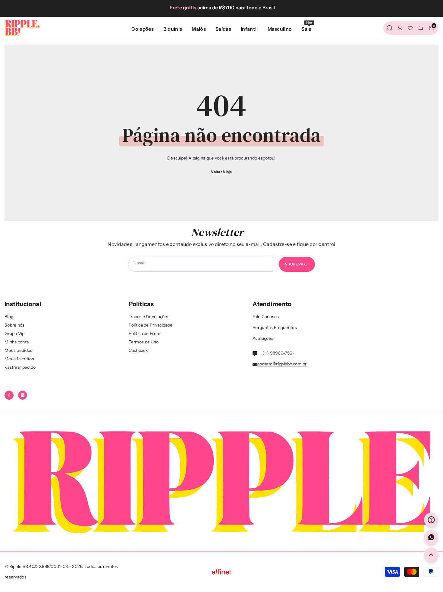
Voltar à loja (221, 171)
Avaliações (263, 338)
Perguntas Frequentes (275, 327)
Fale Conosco (266, 316)
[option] (221, 7)
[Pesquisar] (389, 28)
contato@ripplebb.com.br (281, 364)
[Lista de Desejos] (410, 28)
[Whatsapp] (431, 537)
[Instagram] (22, 395)
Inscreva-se (297, 264)
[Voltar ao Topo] (431, 554)
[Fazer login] (400, 28)
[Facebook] (9, 395)
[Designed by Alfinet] (222, 572)
